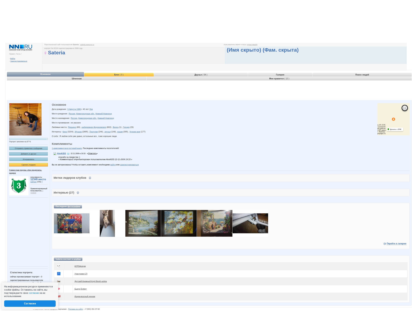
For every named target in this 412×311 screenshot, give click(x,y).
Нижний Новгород (103, 114)
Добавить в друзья (28, 154)
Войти (12, 59)
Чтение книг (134, 132)
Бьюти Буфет (81, 289)
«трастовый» (252, 45)
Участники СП (81, 274)
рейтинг (33, 182)
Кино (65, 132)
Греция (126, 127)
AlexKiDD (61, 153)
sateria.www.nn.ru (87, 45)
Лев (91, 109)
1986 (78, 109)
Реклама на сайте (75, 309)
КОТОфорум (80, 266)
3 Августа (71, 109)
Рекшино (72, 127)
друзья (107, 132)
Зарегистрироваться (18, 61)
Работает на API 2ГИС (378, 125)
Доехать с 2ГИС (396, 129)
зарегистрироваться (129, 165)
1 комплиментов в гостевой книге (67, 148)
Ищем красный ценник (85, 296)
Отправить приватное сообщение (28, 148)
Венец (116, 127)
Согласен (30, 303)
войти (113, 165)
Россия (72, 114)
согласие (34, 293)
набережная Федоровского (94, 127)
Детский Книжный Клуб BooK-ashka (91, 281)
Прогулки (93, 132)
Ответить (92, 153)
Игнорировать (28, 159)
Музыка (78, 132)
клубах (77, 259)
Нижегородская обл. (85, 114)
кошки (120, 132)
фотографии (73, 206)
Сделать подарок (29, 165)
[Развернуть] (404, 108)
